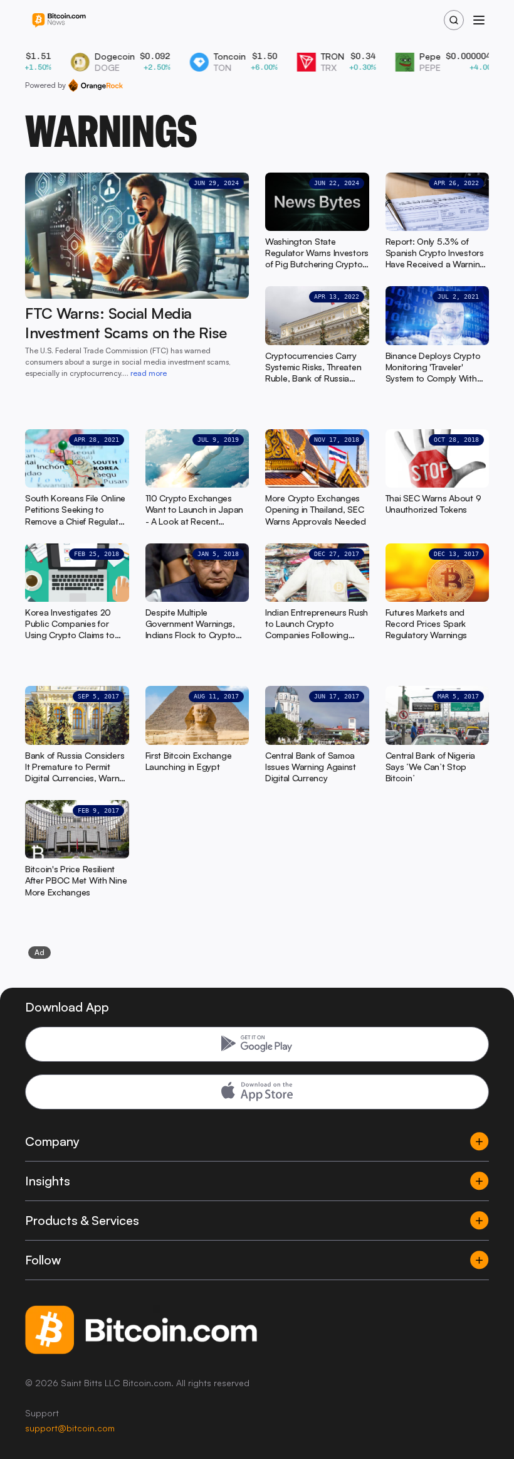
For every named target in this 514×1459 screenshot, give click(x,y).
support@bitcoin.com (70, 1428)
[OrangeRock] (95, 85)
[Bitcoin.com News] (59, 20)
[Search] (454, 20)
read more (148, 373)
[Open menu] (479, 20)
